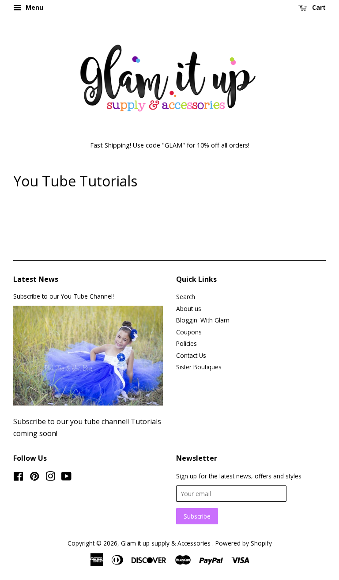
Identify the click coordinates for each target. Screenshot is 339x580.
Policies (186, 343)
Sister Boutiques (199, 367)
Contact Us (191, 355)
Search (185, 296)
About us (188, 308)
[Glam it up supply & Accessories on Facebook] (18, 478)
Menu (33, 7)
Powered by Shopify (243, 543)
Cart (318, 7)
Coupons (189, 332)
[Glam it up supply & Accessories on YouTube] (66, 478)
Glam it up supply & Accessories (166, 543)
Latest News (35, 279)
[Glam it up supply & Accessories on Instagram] (50, 478)
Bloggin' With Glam (203, 320)
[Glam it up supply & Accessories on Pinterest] (34, 478)
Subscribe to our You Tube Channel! (63, 296)
